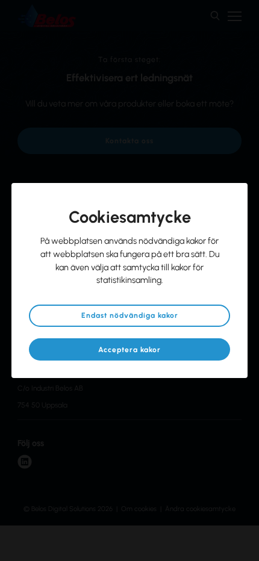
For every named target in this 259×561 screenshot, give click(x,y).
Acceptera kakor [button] (129, 350)
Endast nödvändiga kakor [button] (129, 315)
